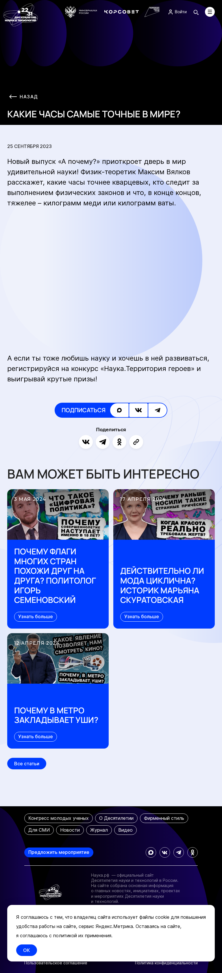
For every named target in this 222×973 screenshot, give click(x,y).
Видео (125, 830)
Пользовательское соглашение (55, 962)
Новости (70, 830)
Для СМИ (39, 830)
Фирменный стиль (164, 818)
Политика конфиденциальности (166, 962)
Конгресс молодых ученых (58, 818)
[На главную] (20, 15)
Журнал (99, 830)
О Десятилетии (116, 818)
